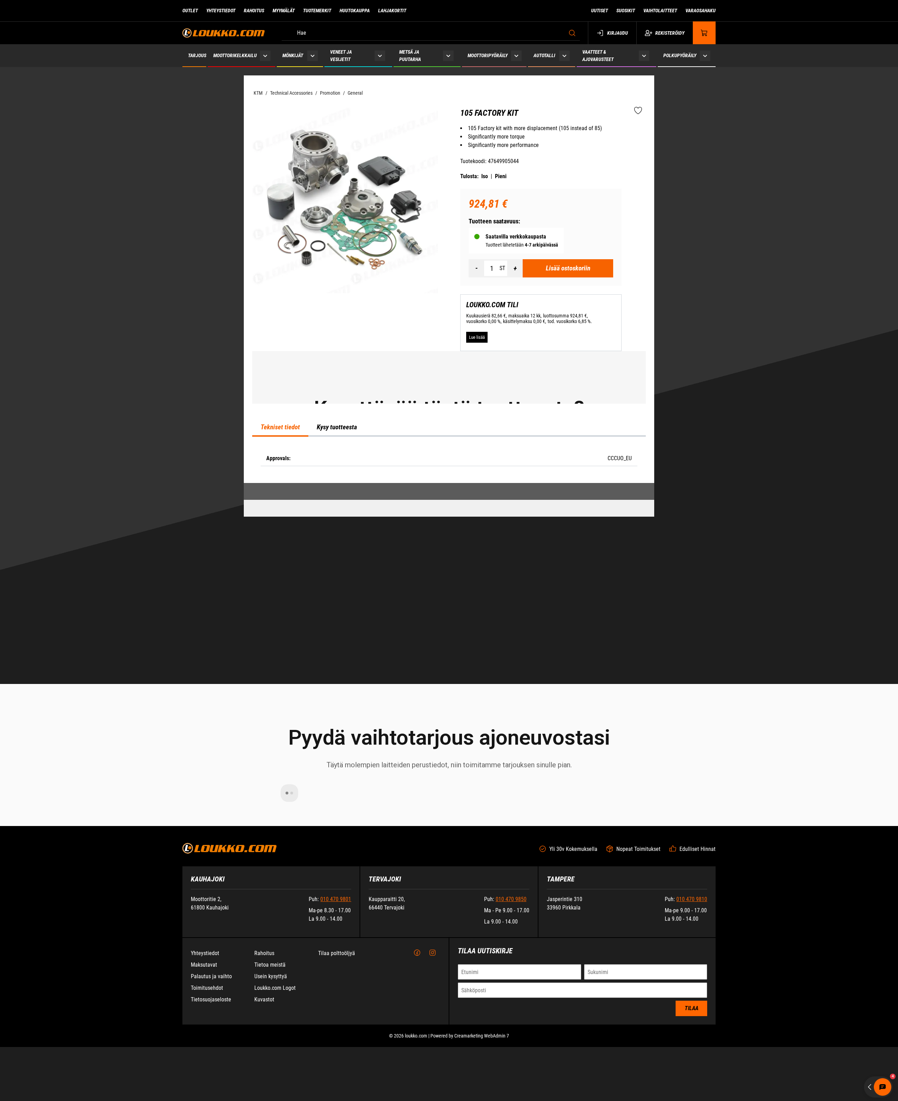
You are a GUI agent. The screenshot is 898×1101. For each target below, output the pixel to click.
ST (502, 268)
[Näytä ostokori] (704, 32)
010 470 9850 (511, 1012)
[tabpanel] (449, 646)
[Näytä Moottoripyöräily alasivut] (516, 55)
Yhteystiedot (220, 10)
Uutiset (599, 10)
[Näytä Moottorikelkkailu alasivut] (265, 55)
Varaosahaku (700, 10)
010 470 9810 (691, 1012)
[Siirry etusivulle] (223, 32)
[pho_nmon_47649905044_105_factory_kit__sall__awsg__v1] (345, 200)
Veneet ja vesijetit (341, 55)
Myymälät (284, 10)
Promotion (330, 93)
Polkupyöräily (679, 55)
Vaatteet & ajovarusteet (598, 55)
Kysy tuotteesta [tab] (337, 615)
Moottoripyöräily (488, 55)
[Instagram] (432, 1066)
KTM (258, 93)
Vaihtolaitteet (660, 10)
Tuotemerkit (317, 10)
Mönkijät (292, 55)
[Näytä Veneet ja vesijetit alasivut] (380, 55)
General (355, 93)
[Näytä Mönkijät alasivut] (312, 55)
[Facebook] (417, 1066)
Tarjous (197, 55)
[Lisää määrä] (515, 268)
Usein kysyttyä (270, 1089)
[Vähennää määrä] (476, 268)
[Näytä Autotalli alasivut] (564, 55)
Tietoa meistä (270, 1078)
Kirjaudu (617, 33)
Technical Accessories (291, 93)
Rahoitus (254, 10)
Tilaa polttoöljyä (336, 1066)
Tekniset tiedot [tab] (280, 615)
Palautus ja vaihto (211, 1089)
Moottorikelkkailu (235, 55)
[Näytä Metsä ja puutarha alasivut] (448, 55)
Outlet (190, 10)
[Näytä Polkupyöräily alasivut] (705, 55)
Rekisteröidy (669, 33)
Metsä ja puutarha (410, 55)
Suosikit (625, 10)
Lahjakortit (392, 10)
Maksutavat (204, 1078)
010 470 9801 (335, 1012)
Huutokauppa (355, 10)
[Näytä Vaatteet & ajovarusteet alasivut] (644, 55)
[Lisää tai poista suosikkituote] (638, 111)
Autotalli (544, 55)
